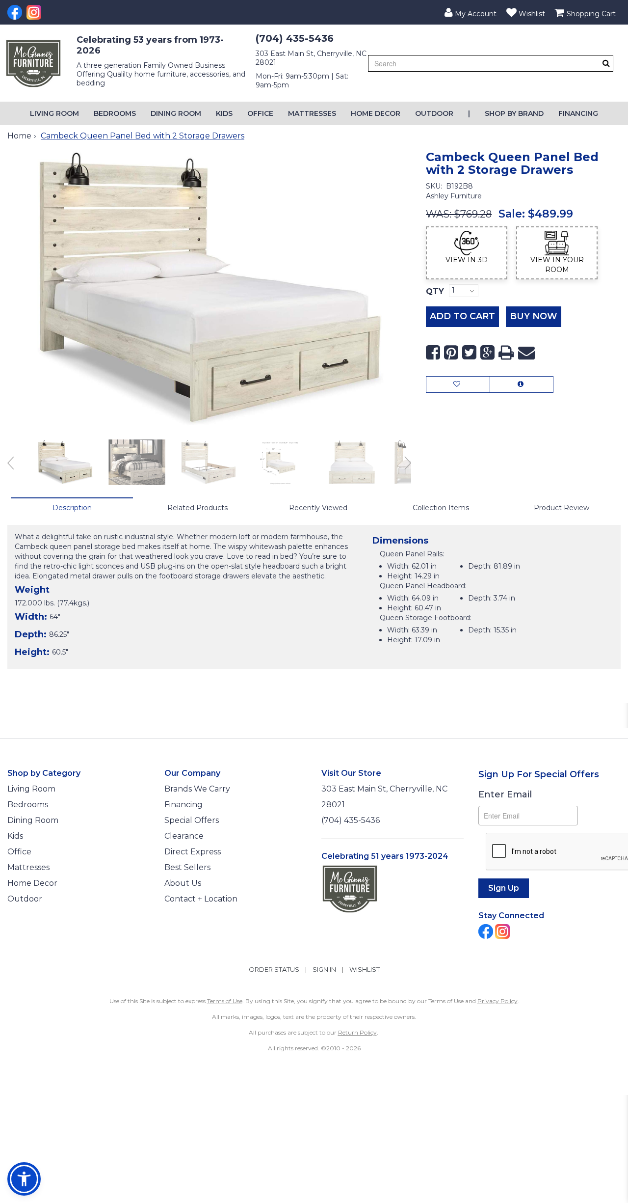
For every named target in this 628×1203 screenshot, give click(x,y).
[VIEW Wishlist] (458, 384)
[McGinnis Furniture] (33, 63)
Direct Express (192, 851)
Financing (578, 113)
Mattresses (312, 113)
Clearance (184, 836)
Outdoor (434, 113)
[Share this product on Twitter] (469, 352)
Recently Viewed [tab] (318, 507)
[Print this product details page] (506, 352)
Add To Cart (462, 316)
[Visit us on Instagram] (35, 12)
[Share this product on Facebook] (433, 352)
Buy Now (533, 316)
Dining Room (176, 113)
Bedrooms (115, 113)
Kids (224, 113)
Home (19, 135)
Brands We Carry (197, 788)
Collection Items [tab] (441, 507)
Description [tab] (72, 507)
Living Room (54, 113)
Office (260, 113)
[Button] (606, 63)
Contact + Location (200, 898)
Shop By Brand (514, 113)
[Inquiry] (521, 384)
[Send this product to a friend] (526, 352)
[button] (470, 12)
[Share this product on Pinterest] (451, 352)
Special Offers (191, 820)
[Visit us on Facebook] (16, 12)
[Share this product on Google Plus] (487, 352)
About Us (182, 883)
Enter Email (505, 794)
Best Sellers (187, 867)
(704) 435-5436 (295, 38)
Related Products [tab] (197, 507)
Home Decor (375, 113)
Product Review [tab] (561, 507)
